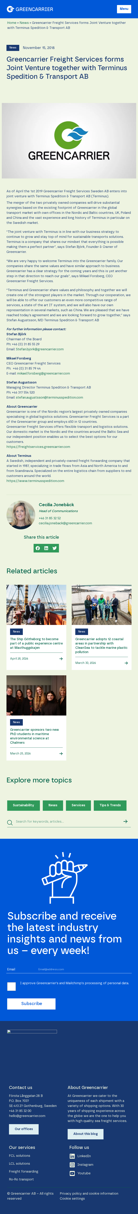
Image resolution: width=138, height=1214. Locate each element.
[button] (12, 48)
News (24, 23)
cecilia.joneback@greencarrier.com (65, 523)
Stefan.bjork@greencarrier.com (40, 349)
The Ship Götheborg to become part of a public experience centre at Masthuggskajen (36, 644)
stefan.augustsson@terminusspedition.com (49, 397)
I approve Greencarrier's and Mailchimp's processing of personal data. (74, 983)
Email (11, 969)
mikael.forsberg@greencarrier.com (43, 373)
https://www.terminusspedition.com (35, 481)
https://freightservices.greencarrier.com (38, 447)
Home (11, 23)
